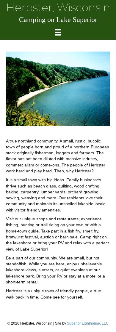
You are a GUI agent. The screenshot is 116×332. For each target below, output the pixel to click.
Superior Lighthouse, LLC (88, 323)
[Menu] (58, 32)
